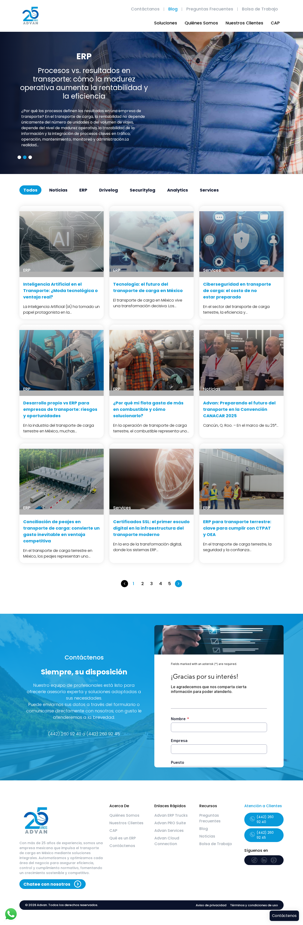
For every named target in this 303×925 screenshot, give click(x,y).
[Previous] (124, 583)
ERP (83, 190)
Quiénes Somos (201, 23)
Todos (30, 190)
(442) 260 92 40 (265, 819)
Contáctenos (122, 845)
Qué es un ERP (122, 838)
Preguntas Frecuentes (209, 9)
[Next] (178, 583)
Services (209, 190)
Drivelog (108, 190)
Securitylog (142, 190)
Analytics (177, 190)
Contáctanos (145, 9)
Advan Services (169, 830)
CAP (275, 23)
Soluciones (165, 23)
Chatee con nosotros (46, 884)
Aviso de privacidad (211, 905)
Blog (173, 9)
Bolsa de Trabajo (260, 9)
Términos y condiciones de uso (254, 905)
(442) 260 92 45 (265, 835)
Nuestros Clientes (244, 23)
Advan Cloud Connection (166, 841)
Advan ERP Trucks (171, 815)
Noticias (58, 190)
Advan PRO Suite (170, 823)
